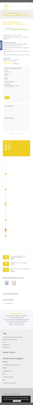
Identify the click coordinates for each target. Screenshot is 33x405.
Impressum (6, 344)
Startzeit (6, 74)
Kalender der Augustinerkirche (20, 29)
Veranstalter (7, 83)
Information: (9, 118)
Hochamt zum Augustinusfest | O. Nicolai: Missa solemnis (18, 257)
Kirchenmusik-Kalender (18, 28)
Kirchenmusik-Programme (10, 339)
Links (4, 342)
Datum (6, 70)
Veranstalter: (9, 81)
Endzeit (6, 77)
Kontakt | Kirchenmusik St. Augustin (13, 337)
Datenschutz (6, 347)
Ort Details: (9, 106)
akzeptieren (17, 401)
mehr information (24, 399)
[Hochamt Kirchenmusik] (6, 6)
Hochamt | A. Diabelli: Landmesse (18, 262)
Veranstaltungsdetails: (13, 68)
